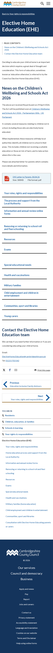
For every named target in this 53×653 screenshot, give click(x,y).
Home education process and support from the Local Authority (26, 455)
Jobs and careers (26, 604)
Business (26, 579)
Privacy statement (27, 617)
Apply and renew (26, 589)
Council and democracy (26, 573)
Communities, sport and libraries (20, 516)
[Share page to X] (4, 370)
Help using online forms (26, 643)
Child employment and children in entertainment (27, 510)
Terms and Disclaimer (26, 638)
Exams (8, 485)
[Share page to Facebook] (10, 370)
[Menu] (48, 3)
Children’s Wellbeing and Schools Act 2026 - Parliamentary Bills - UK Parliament (26, 113)
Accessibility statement (26, 623)
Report (26, 599)
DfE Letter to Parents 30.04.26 (26, 177)
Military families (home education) (21, 504)
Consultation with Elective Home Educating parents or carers (28, 524)
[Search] (42, 3)
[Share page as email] (16, 370)
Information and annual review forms (22, 463)
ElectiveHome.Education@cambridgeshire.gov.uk (24, 356)
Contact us (26, 612)
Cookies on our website (26, 633)
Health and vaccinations (16, 498)
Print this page (43, 370)
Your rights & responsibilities (22, 14)
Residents (10, 415)
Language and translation (27, 628)
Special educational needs (17, 491)
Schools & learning (14, 428)
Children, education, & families (19, 421)
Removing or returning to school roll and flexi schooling (25, 471)
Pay (26, 594)
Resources (10, 479)
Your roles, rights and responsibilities (22, 446)
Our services (26, 568)
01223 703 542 (12, 360)
